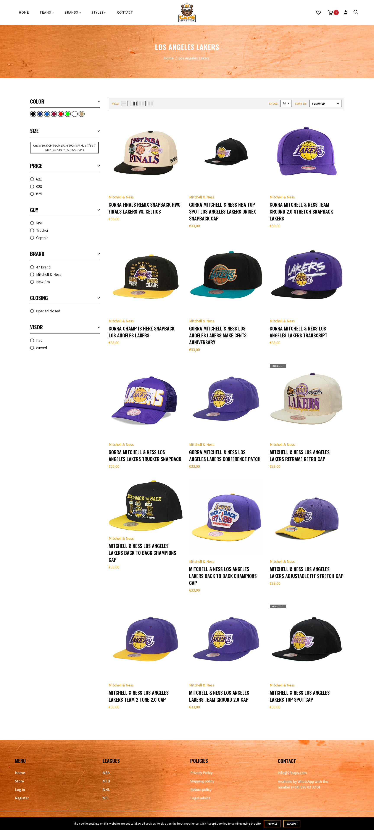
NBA (106, 772)
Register (22, 797)
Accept (292, 823)
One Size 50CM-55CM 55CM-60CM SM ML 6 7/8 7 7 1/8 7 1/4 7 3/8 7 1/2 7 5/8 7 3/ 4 (64, 148)
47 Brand (43, 267)
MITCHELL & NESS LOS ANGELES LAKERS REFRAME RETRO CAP (300, 455)
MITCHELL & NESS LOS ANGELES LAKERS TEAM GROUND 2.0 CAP (219, 696)
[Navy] (40, 114)
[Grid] (54, 114)
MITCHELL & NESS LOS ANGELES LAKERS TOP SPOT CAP (300, 696)
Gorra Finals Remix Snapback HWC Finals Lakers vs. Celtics (145, 208)
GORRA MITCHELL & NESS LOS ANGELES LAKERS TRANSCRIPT (298, 332)
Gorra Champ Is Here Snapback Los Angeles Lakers (141, 332)
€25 (39, 193)
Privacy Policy (201, 772)
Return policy (200, 789)
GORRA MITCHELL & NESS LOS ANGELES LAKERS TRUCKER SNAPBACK (145, 455)
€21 (39, 179)
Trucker (42, 230)
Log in (20, 789)
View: (115, 103)
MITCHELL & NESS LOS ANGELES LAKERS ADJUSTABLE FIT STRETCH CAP (306, 572)
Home (169, 58)
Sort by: (301, 103)
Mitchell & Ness (48, 274)
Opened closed (48, 310)
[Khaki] (82, 114)
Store (19, 781)
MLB (106, 781)
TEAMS (46, 12)
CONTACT (125, 12)
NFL (106, 797)
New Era (43, 281)
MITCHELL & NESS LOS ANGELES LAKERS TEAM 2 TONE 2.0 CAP (139, 696)
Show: (273, 103)
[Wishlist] (318, 12)
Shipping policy (202, 781)
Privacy (272, 823)
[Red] (61, 114)
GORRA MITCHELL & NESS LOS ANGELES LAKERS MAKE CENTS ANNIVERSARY (218, 335)
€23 (39, 186)
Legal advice (200, 797)
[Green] (68, 114)
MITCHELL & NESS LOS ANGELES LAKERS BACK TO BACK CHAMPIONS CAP (142, 552)
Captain (42, 237)
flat (39, 340)
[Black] (33, 114)
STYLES (98, 12)
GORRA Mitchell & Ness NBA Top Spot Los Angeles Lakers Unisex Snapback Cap (222, 211)
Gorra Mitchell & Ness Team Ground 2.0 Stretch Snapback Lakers (301, 211)
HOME (24, 12)
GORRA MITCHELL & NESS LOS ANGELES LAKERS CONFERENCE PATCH (225, 455)
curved (41, 347)
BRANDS (71, 12)
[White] (75, 114)
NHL (106, 789)
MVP (40, 222)
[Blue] (47, 114)
